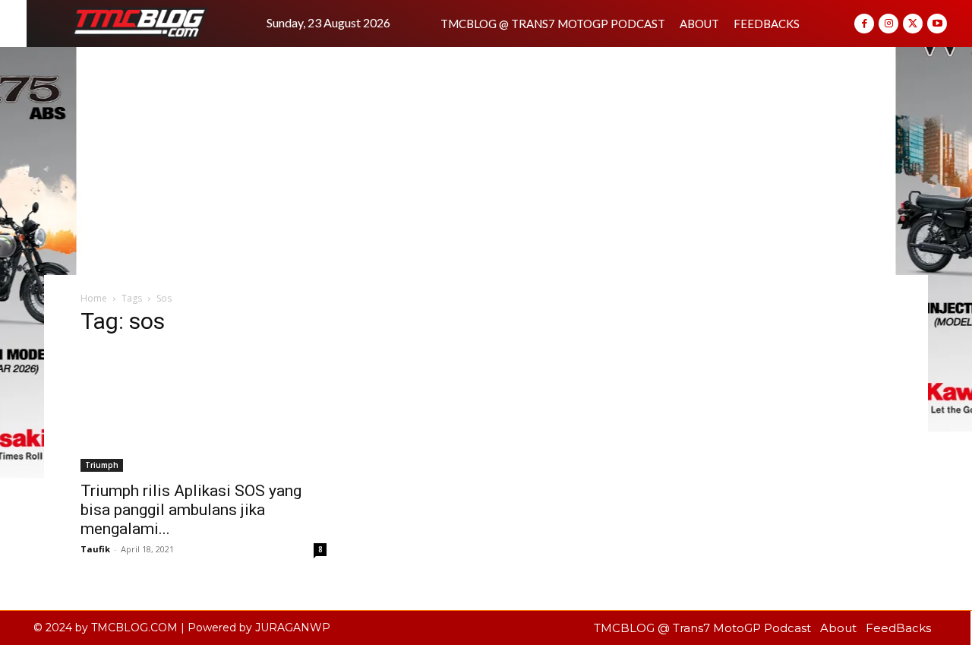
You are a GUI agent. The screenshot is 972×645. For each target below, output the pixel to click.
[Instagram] (888, 23)
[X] (913, 23)
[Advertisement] (486, 161)
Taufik (95, 549)
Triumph (101, 465)
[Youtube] (937, 23)
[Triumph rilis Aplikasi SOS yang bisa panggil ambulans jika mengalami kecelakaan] (203, 411)
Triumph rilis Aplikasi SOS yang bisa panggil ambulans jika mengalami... (190, 510)
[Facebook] (864, 23)
